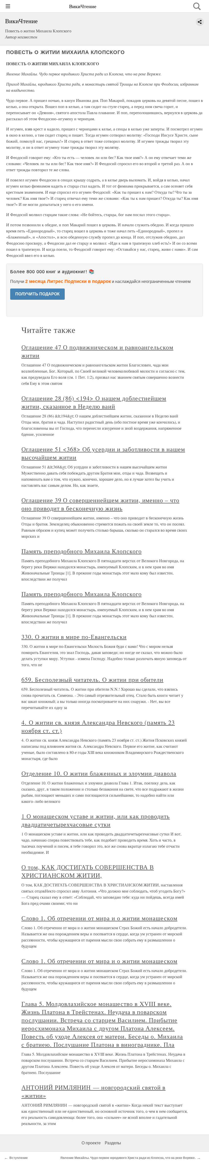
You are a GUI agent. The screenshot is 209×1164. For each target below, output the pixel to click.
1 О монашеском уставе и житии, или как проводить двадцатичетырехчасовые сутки (95, 820)
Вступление (18, 1158)
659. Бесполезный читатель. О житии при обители (92, 679)
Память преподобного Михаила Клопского (81, 551)
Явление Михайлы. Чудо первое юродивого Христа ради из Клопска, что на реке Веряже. (127, 1158)
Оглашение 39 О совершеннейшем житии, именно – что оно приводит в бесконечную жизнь (100, 504)
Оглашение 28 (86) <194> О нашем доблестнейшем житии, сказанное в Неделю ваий (93, 402)
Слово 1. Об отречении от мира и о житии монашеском (99, 918)
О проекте (91, 1143)
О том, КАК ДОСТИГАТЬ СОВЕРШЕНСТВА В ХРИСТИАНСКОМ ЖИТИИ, (87, 871)
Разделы (113, 1143)
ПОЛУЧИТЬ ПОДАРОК (37, 294)
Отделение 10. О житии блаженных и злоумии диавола (98, 773)
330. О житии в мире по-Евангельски (74, 637)
